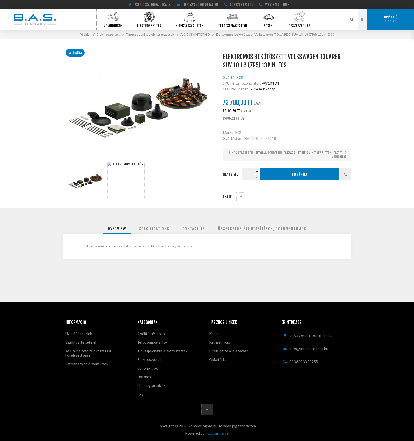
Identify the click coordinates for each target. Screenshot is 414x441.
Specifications (154, 228)
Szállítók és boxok (152, 333)
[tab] (117, 229)
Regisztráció (366, 24)
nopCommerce (217, 433)
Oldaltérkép (219, 359)
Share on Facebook (240, 196)
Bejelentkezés (366, 13)
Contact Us (193, 228)
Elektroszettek (149, 359)
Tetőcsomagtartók (152, 342)
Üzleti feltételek (78, 333)
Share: (228, 196)
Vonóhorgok (147, 368)
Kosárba (300, 174)
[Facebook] (207, 409)
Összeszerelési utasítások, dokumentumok (262, 228)
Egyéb (142, 394)
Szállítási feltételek (81, 342)
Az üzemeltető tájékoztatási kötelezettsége (88, 353)
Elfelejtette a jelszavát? (228, 351)
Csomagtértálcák (151, 385)
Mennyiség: (231, 174)
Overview (117, 228)
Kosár (389, 19)
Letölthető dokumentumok (86, 364)
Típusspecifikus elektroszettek (162, 351)
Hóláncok (145, 377)
